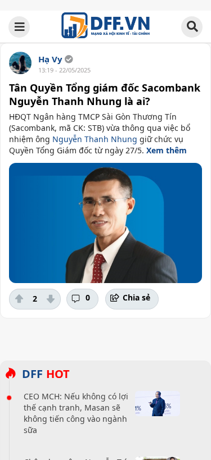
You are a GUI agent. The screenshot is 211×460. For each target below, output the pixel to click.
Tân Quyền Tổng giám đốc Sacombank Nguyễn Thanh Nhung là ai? (104, 94)
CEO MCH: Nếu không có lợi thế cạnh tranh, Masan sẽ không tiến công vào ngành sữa (76, 413)
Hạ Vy (50, 59)
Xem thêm (166, 150)
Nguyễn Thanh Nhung (94, 139)
